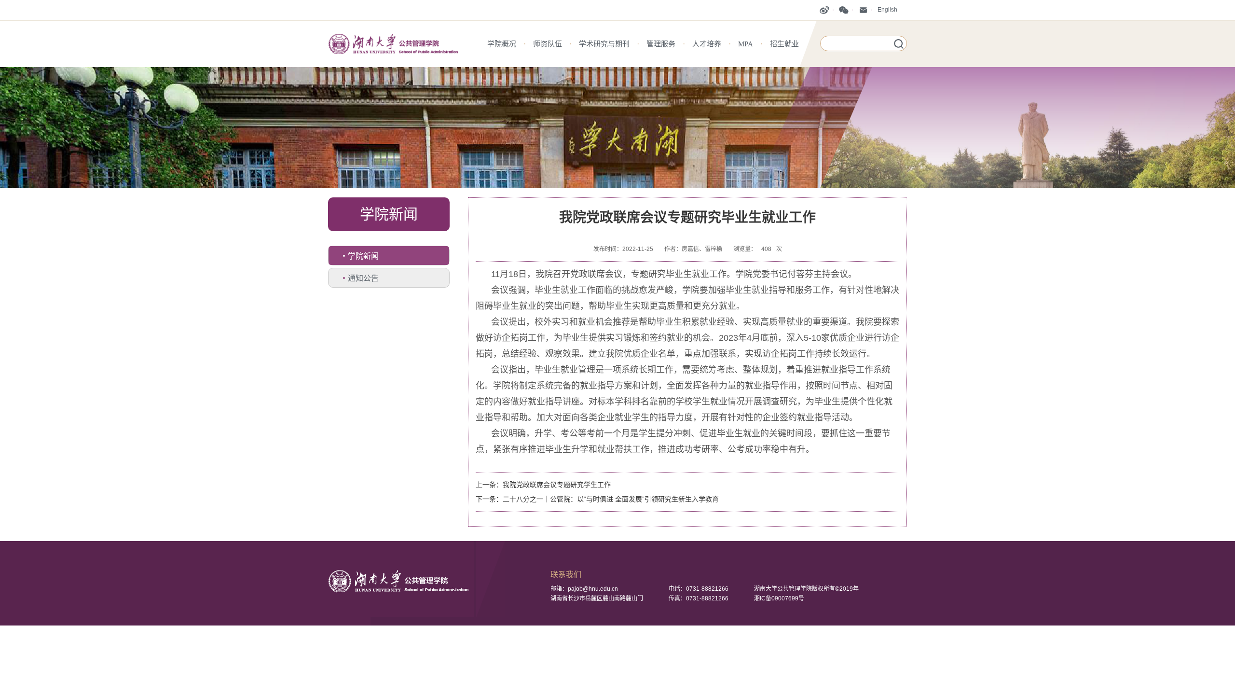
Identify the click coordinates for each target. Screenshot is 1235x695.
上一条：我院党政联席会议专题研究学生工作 (543, 484)
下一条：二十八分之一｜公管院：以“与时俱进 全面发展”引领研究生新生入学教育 (597, 499)
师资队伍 (547, 44)
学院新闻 (363, 256)
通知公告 (363, 278)
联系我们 (565, 574)
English (887, 9)
